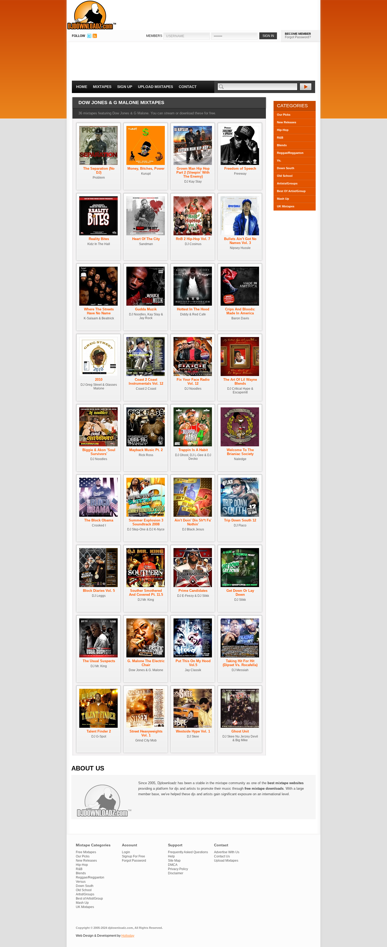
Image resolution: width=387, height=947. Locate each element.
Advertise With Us (226, 852)
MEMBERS (154, 36)
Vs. (279, 160)
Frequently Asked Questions (188, 852)
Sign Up (124, 87)
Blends (282, 145)
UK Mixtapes (285, 206)
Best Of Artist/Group (291, 191)
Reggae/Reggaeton (290, 152)
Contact (188, 87)
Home (81, 87)
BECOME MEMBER (298, 33)
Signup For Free (133, 856)
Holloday (127, 936)
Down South (285, 168)
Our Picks (283, 114)
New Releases (286, 122)
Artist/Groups (85, 894)
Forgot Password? (298, 37)
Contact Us (222, 856)
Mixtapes (102, 87)
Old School (284, 175)
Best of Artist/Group (89, 898)
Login (126, 852)
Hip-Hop (283, 129)
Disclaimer (175, 873)
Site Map (174, 860)
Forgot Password (134, 860)
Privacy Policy (178, 869)
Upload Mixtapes (155, 87)
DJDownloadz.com (92, 15)
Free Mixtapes (86, 852)
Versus (81, 881)
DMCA (172, 865)
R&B (280, 137)
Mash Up (283, 198)
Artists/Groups (287, 183)
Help (171, 856)
